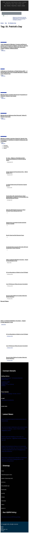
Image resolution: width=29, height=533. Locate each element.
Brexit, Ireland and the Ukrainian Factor (15, 235)
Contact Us (19, 5)
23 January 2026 (9, 360)
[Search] (22, 13)
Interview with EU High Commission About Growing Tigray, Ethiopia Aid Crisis (15, 210)
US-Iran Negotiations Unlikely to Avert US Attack (17, 272)
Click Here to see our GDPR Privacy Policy (10, 517)
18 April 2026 (3, 324)
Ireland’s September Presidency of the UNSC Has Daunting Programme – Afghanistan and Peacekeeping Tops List (13, 438)
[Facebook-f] (10, 8)
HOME (4, 2)
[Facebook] (3, 409)
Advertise (9, 5)
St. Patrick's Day (12, 23)
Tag (6, 23)
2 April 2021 (3, 143)
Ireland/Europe (8, 2)
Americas (20, 2)
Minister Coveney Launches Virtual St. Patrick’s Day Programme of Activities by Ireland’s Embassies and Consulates (14, 140)
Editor (2, 49)
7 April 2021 (3, 50)
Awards (23, 5)
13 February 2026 (10, 347)
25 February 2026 (10, 336)
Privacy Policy (14, 5)
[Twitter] (14, 8)
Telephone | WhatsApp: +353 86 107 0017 (11, 393)
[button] (26, 13)
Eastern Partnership (14, 2)
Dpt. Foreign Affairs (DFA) (3, 42)
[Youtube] (18, 8)
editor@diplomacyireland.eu (7, 400)
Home (2, 23)
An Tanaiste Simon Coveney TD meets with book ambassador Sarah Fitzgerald (17, 247)
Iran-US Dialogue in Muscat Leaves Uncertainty (17, 284)
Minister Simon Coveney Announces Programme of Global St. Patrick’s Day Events (14, 95)
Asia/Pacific (24, 2)
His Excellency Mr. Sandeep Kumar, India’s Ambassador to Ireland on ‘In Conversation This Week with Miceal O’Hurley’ (17, 197)
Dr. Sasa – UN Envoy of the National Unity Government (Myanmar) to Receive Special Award (16, 159)
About (5, 5)
